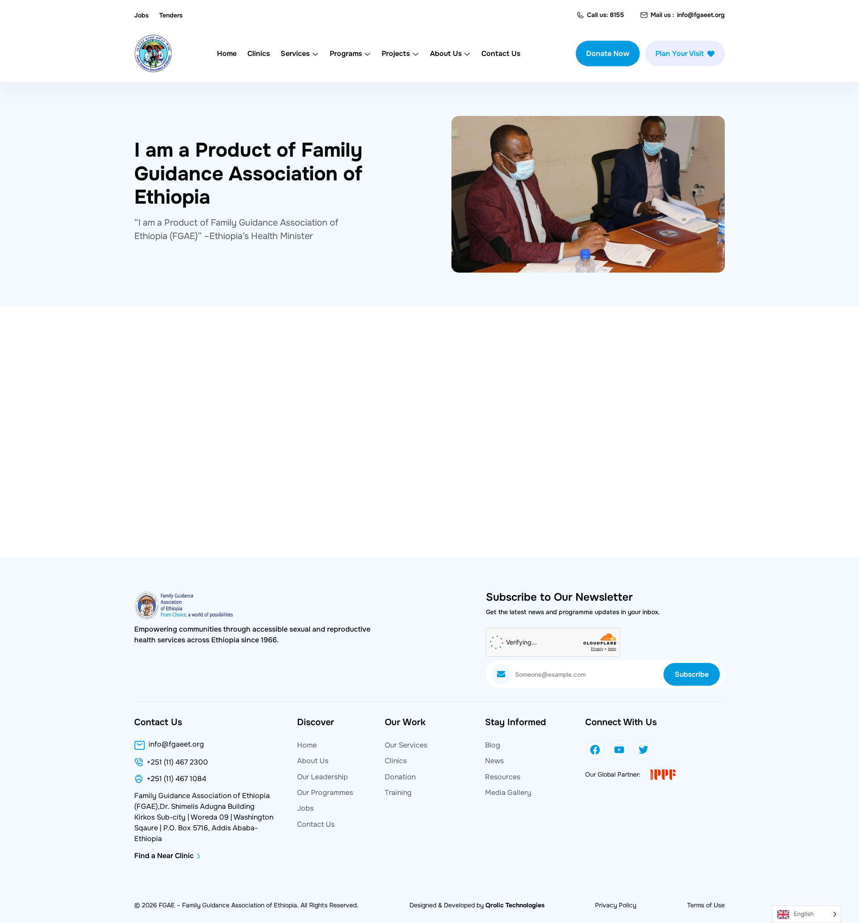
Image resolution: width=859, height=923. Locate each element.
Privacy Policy (615, 905)
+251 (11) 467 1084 (176, 778)
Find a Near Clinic (164, 855)
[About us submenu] (467, 53)
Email (356, 558)
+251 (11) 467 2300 (177, 762)
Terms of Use (706, 905)
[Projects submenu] (415, 53)
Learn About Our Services (633, 457)
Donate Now (607, 53)
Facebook (297, 558)
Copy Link (171, 558)
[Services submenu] (315, 53)
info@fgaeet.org (701, 15)
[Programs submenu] (367, 53)
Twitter (234, 558)
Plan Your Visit (679, 53)
